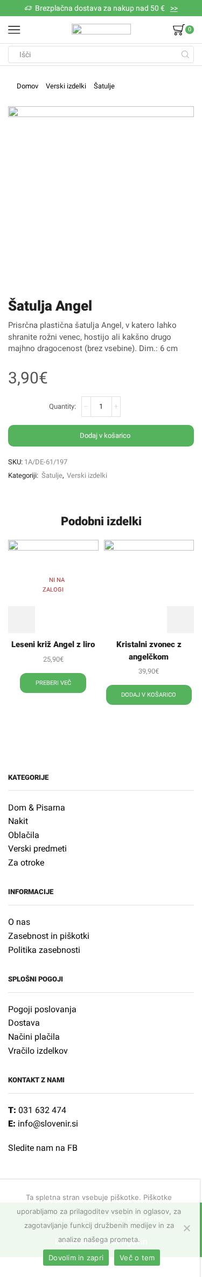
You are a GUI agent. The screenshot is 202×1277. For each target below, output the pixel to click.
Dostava (24, 1023)
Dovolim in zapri (75, 1257)
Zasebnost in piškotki (48, 936)
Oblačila (23, 835)
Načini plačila (34, 1037)
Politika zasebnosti (44, 950)
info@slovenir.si (48, 1123)
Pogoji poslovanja (42, 1009)
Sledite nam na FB (43, 1148)
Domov (27, 86)
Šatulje (104, 86)
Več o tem (137, 1257)
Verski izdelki (66, 86)
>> (174, 8)
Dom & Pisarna (36, 807)
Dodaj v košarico (105, 435)
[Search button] (185, 54)
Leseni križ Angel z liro (53, 644)
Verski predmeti (37, 848)
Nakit (18, 821)
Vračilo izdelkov (38, 1051)
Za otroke (26, 862)
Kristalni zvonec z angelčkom (149, 650)
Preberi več (53, 682)
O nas (19, 922)
